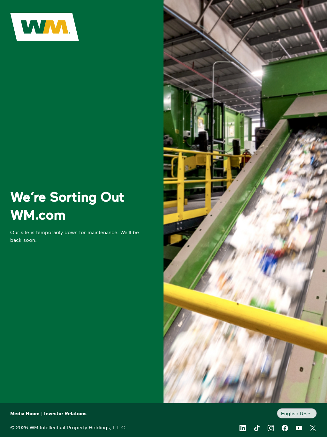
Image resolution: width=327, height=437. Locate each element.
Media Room (25, 413)
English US (294, 413)
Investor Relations (65, 413)
